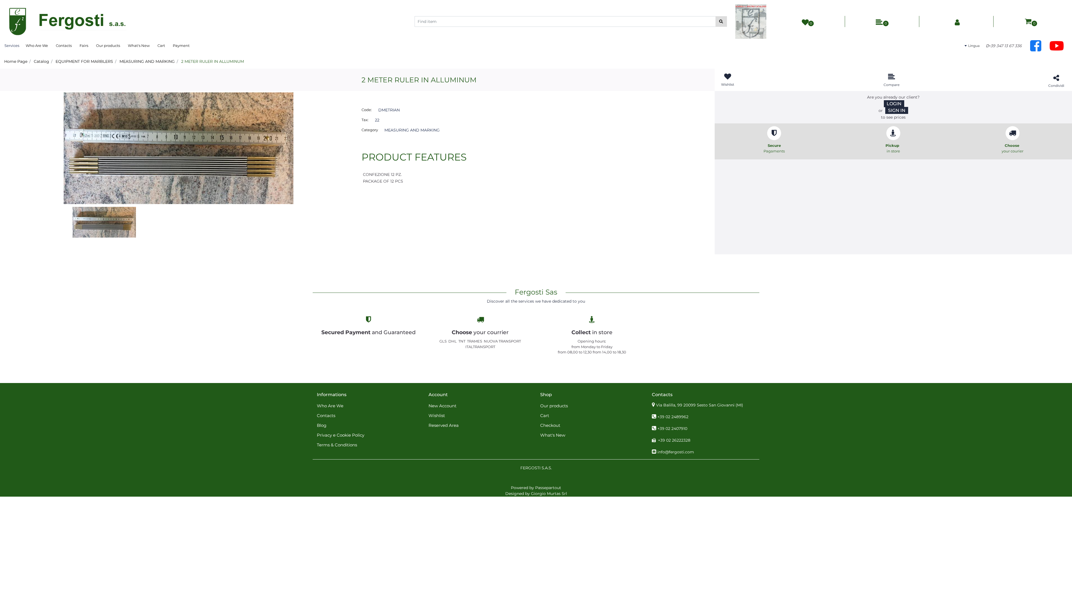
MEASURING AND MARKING (147, 61)
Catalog (41, 61)
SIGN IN (896, 110)
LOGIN (894, 103)
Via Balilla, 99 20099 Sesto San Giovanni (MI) (699, 405)
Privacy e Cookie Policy (340, 435)
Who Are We (37, 45)
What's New (139, 45)
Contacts (64, 45)
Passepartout (548, 487)
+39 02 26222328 (674, 440)
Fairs (84, 45)
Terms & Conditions (337, 445)
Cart (161, 45)
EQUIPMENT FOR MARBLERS (84, 61)
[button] (721, 21)
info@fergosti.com (675, 451)
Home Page (15, 61)
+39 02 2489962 (672, 416)
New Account (442, 405)
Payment (181, 45)
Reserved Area (444, 425)
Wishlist (437, 415)
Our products (108, 45)
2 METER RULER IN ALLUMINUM (212, 61)
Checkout (550, 425)
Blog (321, 425)
